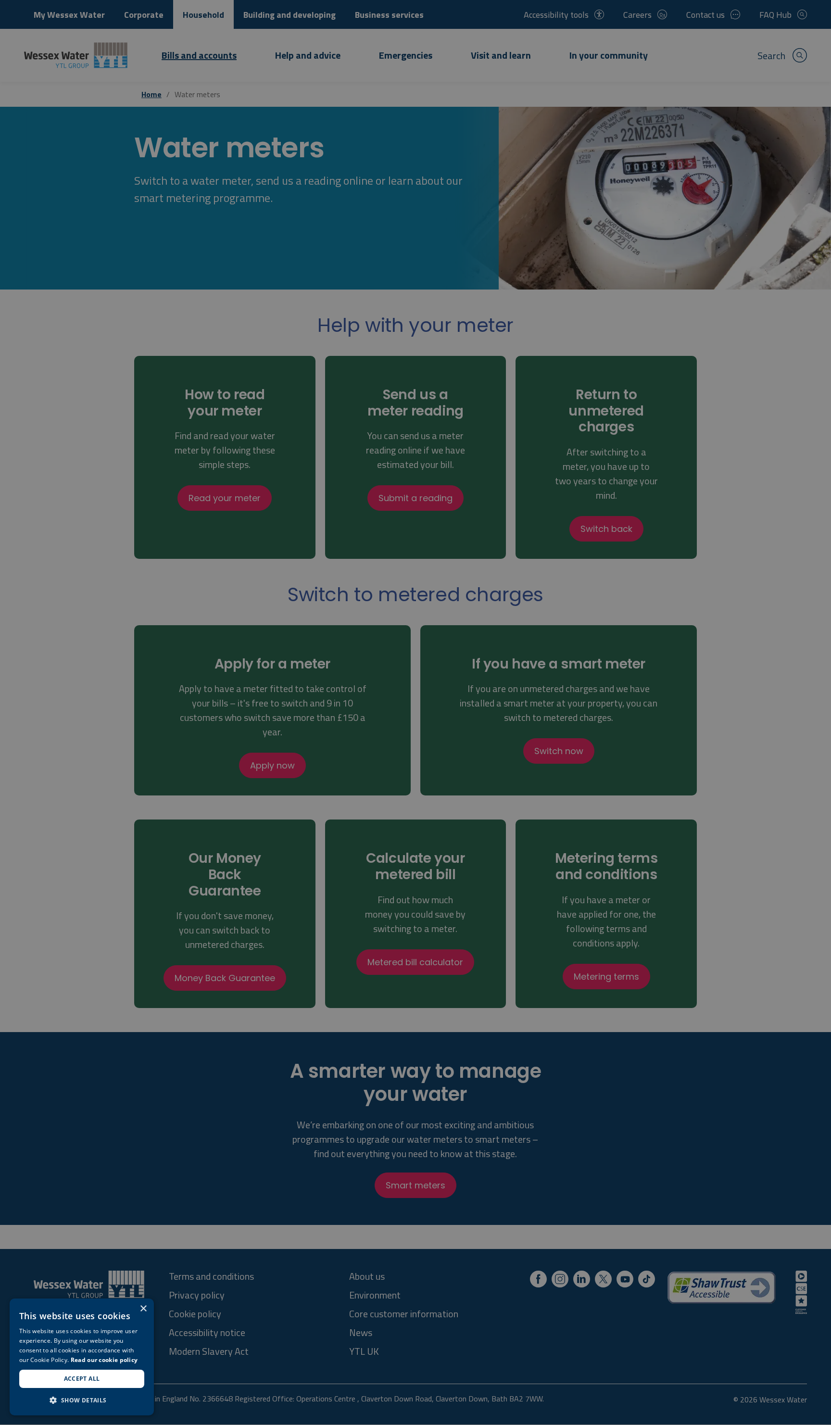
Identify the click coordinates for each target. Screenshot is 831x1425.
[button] (81, 1400)
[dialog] (82, 1357)
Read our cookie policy (104, 1360)
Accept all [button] (82, 1379)
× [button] (143, 1308)
